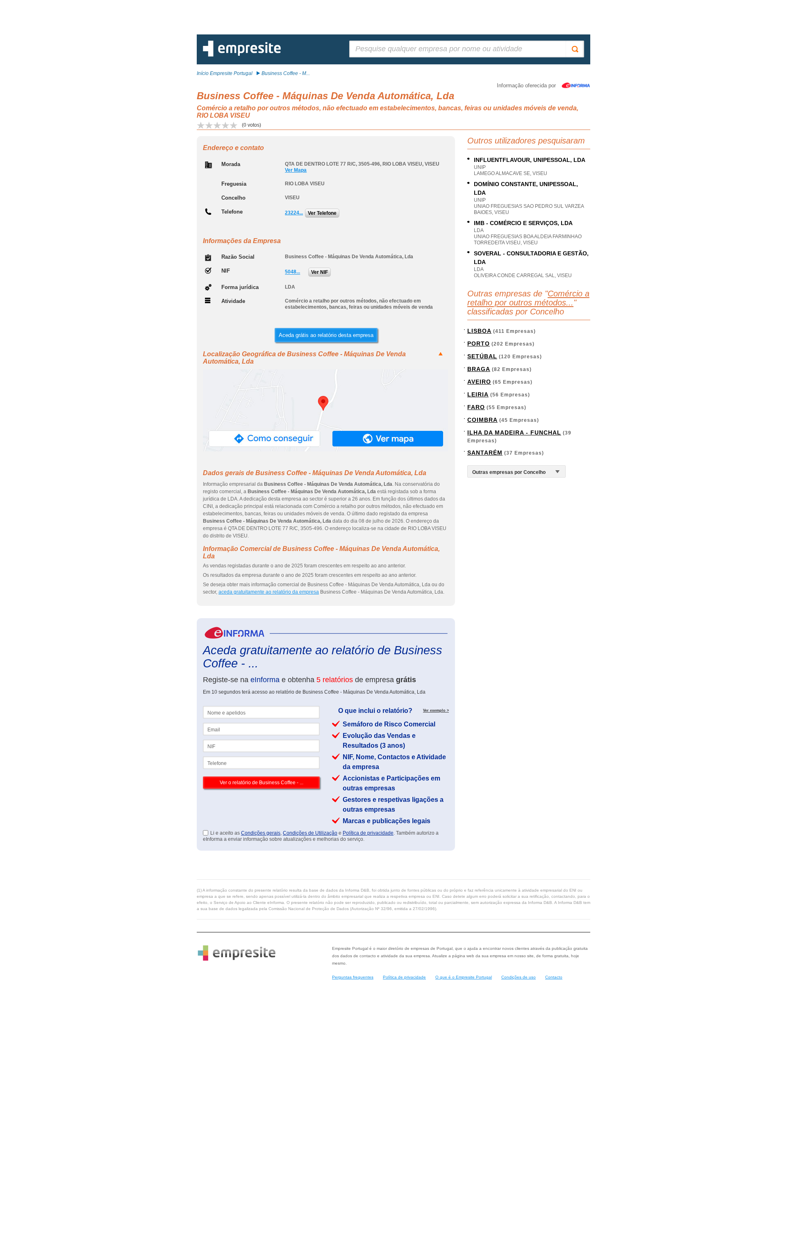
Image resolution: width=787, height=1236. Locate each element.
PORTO (478, 343)
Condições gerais (260, 833)
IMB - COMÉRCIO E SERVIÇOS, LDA (523, 223)
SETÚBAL (482, 356)
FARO (476, 407)
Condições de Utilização (310, 833)
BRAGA (478, 369)
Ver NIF (319, 272)
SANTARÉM (485, 452)
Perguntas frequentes (352, 977)
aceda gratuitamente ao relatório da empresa (268, 592)
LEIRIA (478, 394)
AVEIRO (479, 381)
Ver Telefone (322, 213)
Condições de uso (518, 977)
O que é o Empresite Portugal (463, 977)
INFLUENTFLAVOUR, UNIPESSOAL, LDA (529, 160)
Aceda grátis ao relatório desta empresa (326, 335)
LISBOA (479, 331)
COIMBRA (482, 420)
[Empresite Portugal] (242, 55)
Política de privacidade (368, 833)
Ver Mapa (296, 170)
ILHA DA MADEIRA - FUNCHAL (514, 432)
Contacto (553, 977)
